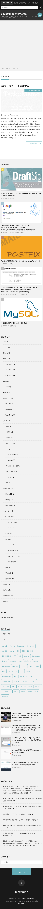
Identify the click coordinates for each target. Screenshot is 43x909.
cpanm (12, 651)
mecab (36, 661)
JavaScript (9, 528)
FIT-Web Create (24, 901)
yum (13, 686)
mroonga (15, 666)
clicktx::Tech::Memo (14, 14)
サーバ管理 (6, 432)
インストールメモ (34, 90)
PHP (7, 567)
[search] (36, 7)
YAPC (34, 681)
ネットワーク (7, 511)
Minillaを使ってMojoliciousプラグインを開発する (19, 841)
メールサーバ (10, 471)
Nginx (30, 666)
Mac (4, 381)
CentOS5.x (9, 370)
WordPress (9, 415)
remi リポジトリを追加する (15, 85)
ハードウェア (7, 516)
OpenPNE (9, 409)
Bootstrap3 (30, 646)
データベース (7, 488)
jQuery (8, 533)
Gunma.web (36, 656)
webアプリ (6, 398)
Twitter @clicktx (7, 617)
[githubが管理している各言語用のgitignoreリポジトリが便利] (6, 754)
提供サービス (7, 595)
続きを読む (33, 143)
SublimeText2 (6, 681)
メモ (7, 483)
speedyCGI (23, 676)
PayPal (5, 392)
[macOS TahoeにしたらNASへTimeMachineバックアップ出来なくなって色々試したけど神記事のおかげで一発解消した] (6, 717)
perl (13, 232)
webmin (10, 460)
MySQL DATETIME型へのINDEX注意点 (14, 323)
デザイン (37, 686)
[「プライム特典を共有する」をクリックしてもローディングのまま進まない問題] (6, 766)
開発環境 (8, 579)
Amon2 (10, 545)
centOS (4, 651)
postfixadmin (12, 454)
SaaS (7, 426)
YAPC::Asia (5, 686)
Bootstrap (20, 646)
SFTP (15, 676)
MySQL (14, 325)
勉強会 (5, 590)
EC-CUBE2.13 (6, 656)
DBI (23, 651)
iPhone (5, 353)
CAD (13, 198)
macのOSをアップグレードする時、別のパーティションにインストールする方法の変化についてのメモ (26, 740)
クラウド (6, 421)
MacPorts (27, 661)
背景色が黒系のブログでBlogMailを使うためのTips (19, 833)
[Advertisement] (21, 43)
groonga (26, 656)
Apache (8, 437)
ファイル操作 (12, 562)
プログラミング (8, 522)
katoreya (6, 835)
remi (13, 115)
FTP (15, 656)
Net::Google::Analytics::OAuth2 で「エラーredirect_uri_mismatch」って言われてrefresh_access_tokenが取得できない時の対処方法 (18, 227)
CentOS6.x (9, 375)
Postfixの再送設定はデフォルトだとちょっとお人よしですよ (20, 261)
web (4, 342)
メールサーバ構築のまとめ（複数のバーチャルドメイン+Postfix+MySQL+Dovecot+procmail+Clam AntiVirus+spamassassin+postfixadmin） (19, 289)
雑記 (4, 601)
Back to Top (21, 872)
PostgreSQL (9, 505)
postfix (14, 263)
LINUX (5, 358)
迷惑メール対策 (33, 691)
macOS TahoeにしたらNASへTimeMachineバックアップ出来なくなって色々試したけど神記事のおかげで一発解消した (26, 715)
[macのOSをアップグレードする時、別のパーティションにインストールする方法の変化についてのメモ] (6, 742)
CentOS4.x (9, 364)
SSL (31, 676)
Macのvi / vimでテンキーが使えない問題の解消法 (19, 825)
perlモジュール (19, 232)
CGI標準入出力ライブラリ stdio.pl (14, 814)
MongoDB (9, 494)
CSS (7, 347)
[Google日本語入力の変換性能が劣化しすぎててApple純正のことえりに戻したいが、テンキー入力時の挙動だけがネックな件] (6, 729)
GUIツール (9, 443)
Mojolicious (11, 550)
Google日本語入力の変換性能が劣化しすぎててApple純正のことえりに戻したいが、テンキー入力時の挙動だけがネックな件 (27, 728)
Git (20, 656)
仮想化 (5, 584)
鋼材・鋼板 (6, 634)
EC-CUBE (8, 404)
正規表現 (8, 573)
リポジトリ (19, 115)
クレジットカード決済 (25, 686)
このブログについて (21, 892)
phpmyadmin (12, 449)
